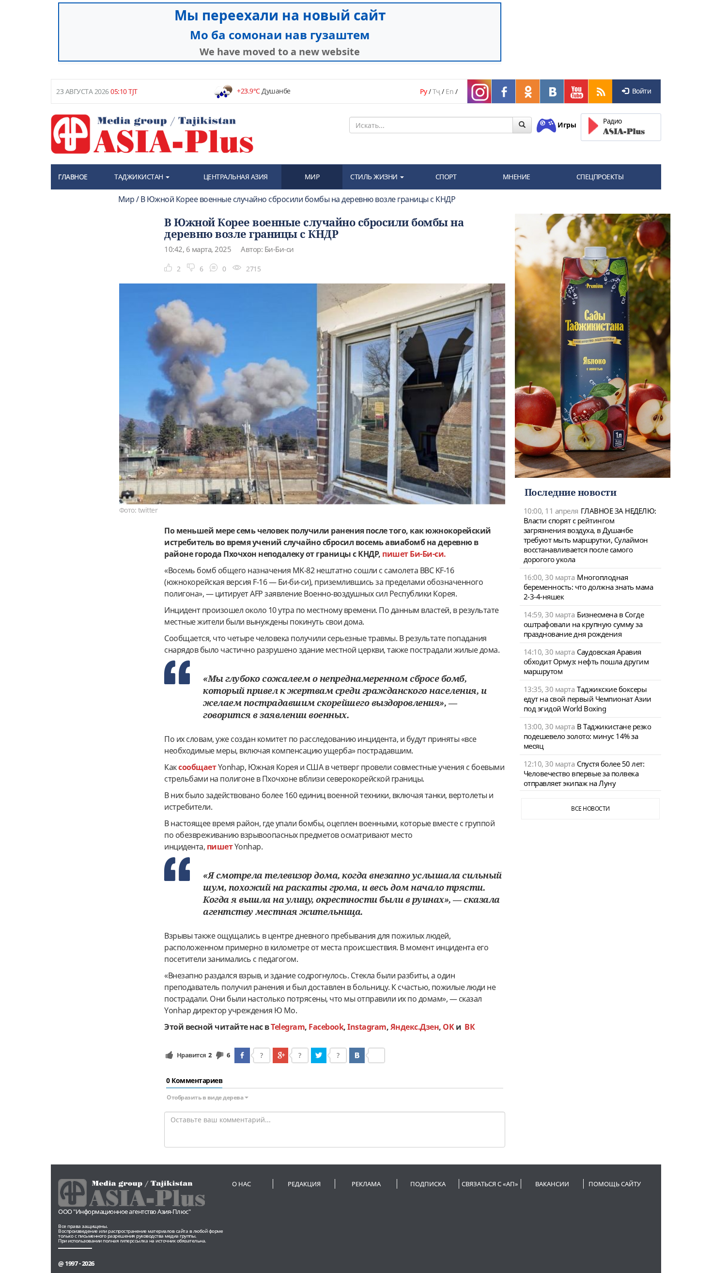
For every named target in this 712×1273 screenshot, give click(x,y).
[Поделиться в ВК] (357, 1055)
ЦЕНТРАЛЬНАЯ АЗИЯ (235, 176)
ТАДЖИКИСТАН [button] (139, 176)
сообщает (197, 767)
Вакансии (552, 1183)
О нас (241, 1183)
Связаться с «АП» (490, 1183)
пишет (220, 846)
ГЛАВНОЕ (73, 176)
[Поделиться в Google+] (280, 1055)
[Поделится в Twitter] (318, 1055)
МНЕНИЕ (516, 176)
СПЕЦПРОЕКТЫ (600, 176)
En (449, 91)
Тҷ (436, 91)
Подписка (428, 1183)
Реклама (366, 1183)
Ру (423, 91)
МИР (312, 176)
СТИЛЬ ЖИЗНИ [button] (374, 176)
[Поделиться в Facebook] (242, 1055)
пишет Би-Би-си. (414, 554)
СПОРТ (446, 176)
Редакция (304, 1183)
